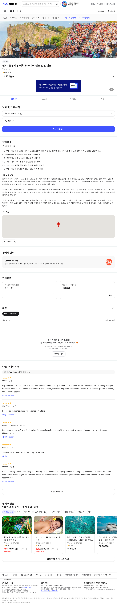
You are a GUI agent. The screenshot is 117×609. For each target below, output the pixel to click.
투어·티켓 (35, 18)
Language (7, 579)
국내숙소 (45, 18)
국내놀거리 (56, 18)
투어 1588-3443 (46, 585)
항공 (5, 18)
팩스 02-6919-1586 (47, 587)
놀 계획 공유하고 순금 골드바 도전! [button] (37, 4)
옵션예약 (14, 99)
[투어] (12, 11)
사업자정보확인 (27, 587)
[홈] (5, 11)
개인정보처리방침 (26, 575)
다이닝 (90, 512)
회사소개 (5, 575)
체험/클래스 (69, 512)
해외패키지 (24, 18)
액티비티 (27, 512)
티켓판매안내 (86, 575)
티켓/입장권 (8, 512)
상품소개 (43, 99)
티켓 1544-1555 (58, 585)
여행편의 (80, 512)
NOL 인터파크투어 (10, 314)
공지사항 (97, 575)
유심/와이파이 (55, 512)
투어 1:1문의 (45, 591)
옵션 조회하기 (58, 129)
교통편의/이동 (40, 512)
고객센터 (106, 575)
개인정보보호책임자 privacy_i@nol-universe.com (99, 589)
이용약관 (14, 575)
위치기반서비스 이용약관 (44, 575)
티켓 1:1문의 (54, 591)
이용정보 (73, 99)
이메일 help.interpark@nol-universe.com (68, 587)
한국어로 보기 (9, 395)
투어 (18, 512)
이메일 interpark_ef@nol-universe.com (96, 587)
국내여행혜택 (84, 18)
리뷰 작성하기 (59, 354)
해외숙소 (13, 18)
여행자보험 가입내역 (72, 575)
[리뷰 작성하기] (113, 308)
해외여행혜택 (70, 18)
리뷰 (102, 99)
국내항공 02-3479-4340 (66, 589)
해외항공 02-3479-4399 (49, 589)
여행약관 (59, 575)
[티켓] (19, 11)
